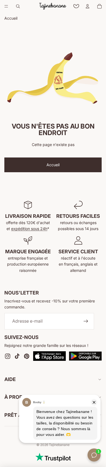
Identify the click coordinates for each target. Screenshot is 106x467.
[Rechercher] (18, 6)
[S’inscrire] (86, 321)
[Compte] (87, 6)
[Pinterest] (26, 356)
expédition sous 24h (29, 228)
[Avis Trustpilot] (53, 457)
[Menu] (6, 6)
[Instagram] (7, 356)
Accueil (53, 164)
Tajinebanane (59, 445)
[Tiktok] (17, 356)
